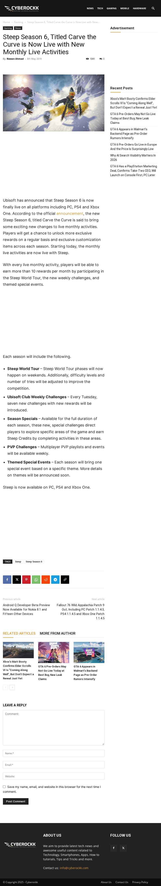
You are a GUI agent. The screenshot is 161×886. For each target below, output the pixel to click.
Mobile (124, 8)
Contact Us (122, 882)
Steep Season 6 (34, 561)
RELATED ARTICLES (19, 633)
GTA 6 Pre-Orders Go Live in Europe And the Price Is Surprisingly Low (133, 147)
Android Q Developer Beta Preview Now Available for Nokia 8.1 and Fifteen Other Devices (26, 609)
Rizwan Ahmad (15, 58)
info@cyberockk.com (74, 868)
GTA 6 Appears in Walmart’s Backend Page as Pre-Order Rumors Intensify (128, 134)
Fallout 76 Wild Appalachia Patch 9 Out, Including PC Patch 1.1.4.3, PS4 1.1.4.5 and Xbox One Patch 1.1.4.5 (80, 611)
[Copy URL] (65, 579)
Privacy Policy (140, 882)
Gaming (112, 8)
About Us (106, 882)
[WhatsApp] (36, 579)
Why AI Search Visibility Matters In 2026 (133, 157)
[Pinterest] (26, 579)
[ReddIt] (46, 579)
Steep (18, 561)
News (90, 8)
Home (6, 22)
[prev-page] (5, 687)
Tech (100, 8)
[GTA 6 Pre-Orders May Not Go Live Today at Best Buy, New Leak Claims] (53, 652)
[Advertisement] (53, 166)
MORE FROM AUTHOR (57, 633)
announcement (69, 213)
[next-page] (12, 687)
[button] (153, 8)
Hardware (139, 8)
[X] (17, 579)
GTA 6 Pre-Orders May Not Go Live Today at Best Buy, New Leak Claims (133, 118)
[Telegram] (55, 579)
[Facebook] (7, 579)
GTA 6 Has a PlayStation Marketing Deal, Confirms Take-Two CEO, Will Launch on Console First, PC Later (133, 171)
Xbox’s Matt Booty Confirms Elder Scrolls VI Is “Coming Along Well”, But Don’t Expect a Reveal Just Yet (18, 670)
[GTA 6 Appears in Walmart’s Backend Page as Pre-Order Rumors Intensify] (89, 652)
